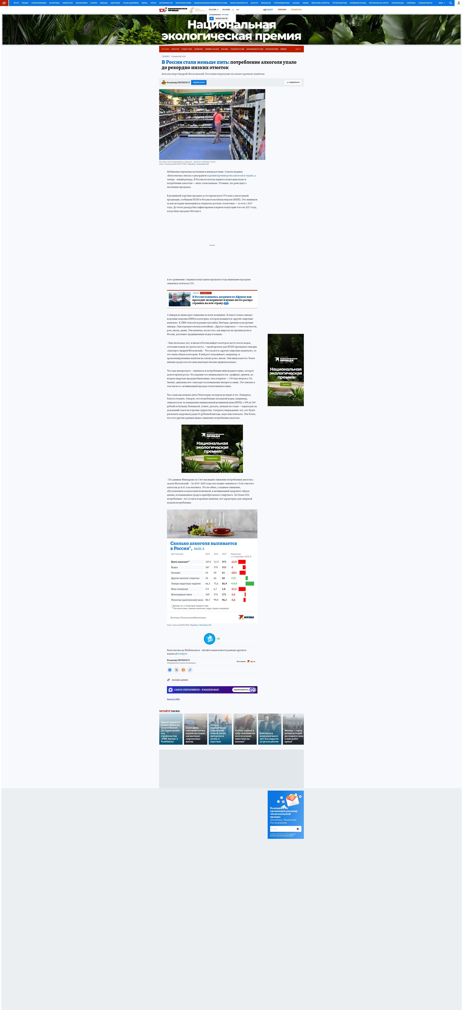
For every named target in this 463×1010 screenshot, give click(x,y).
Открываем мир (282, 3)
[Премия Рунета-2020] (196, 10)
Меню (4, 3)
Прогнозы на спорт (379, 3)
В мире (93, 3)
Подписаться (199, 82)
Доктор (254, 3)
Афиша (283, 49)
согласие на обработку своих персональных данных (283, 835)
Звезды (104, 3)
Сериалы (411, 3)
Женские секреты (320, 3)
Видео (25, 3)
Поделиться (294, 82)
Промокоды (398, 3)
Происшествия (183, 3)
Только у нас (186, 49)
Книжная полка (358, 3)
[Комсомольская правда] (173, 9)
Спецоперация (38, 3)
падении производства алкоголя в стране (230, 175)
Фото (16, 3)
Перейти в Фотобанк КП (198, 164)
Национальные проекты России (210, 3)
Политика (54, 3)
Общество (67, 3)
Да (211, 18)
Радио (270, 9)
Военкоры (198, 49)
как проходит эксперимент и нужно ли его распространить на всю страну (222, 300)
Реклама (282, 9)
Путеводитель (339, 3)
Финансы (266, 3)
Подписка (296, 9)
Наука (144, 3)
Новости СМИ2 (173, 699)
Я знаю (296, 3)
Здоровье (115, 3)
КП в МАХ (224, 49)
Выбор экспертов (239, 3)
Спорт (153, 3)
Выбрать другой (221, 18)
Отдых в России (237, 49)
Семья (305, 3)
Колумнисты (166, 3)
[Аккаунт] (459, 3)
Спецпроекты (425, 3)
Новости (175, 49)
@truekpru (181, 653)
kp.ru (253, 661)
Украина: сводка (212, 49)
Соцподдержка (131, 3)
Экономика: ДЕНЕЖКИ (180, 680)
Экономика (81, 3)
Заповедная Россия (254, 49)
